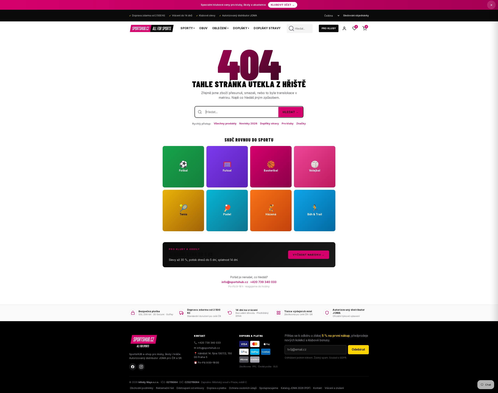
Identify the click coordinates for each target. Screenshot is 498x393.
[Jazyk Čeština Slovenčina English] (332, 15)
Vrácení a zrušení (334, 388)
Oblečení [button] (220, 28)
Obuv (203, 28)
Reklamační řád (165, 388)
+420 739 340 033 (263, 282)
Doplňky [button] (241, 28)
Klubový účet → (283, 4)
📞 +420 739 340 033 (207, 342)
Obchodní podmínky (141, 388)
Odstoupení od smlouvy (190, 388)
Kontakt (317, 388)
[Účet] (344, 28)
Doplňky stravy (267, 28)
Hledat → (291, 112)
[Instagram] (141, 366)
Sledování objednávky (356, 15)
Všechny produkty (225, 123)
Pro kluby (288, 123)
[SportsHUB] (151, 28)
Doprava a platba (216, 388)
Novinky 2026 (248, 123)
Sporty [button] (188, 28)
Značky (301, 123)
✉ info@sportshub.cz (207, 347)
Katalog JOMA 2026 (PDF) (295, 388)
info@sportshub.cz (235, 282)
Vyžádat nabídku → (308, 254)
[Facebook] (132, 366)
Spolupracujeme (268, 388)
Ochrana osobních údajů (243, 388)
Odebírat (358, 349)
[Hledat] (291, 28)
